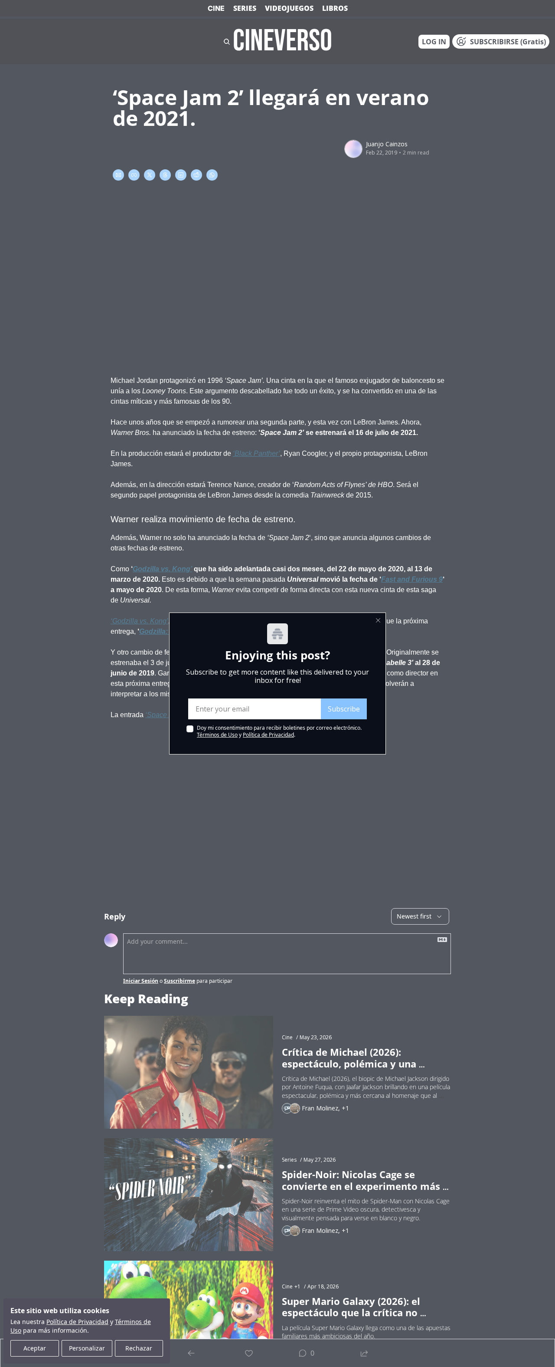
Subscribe (344, 709)
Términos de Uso (217, 734)
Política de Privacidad (268, 734)
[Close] (378, 620)
